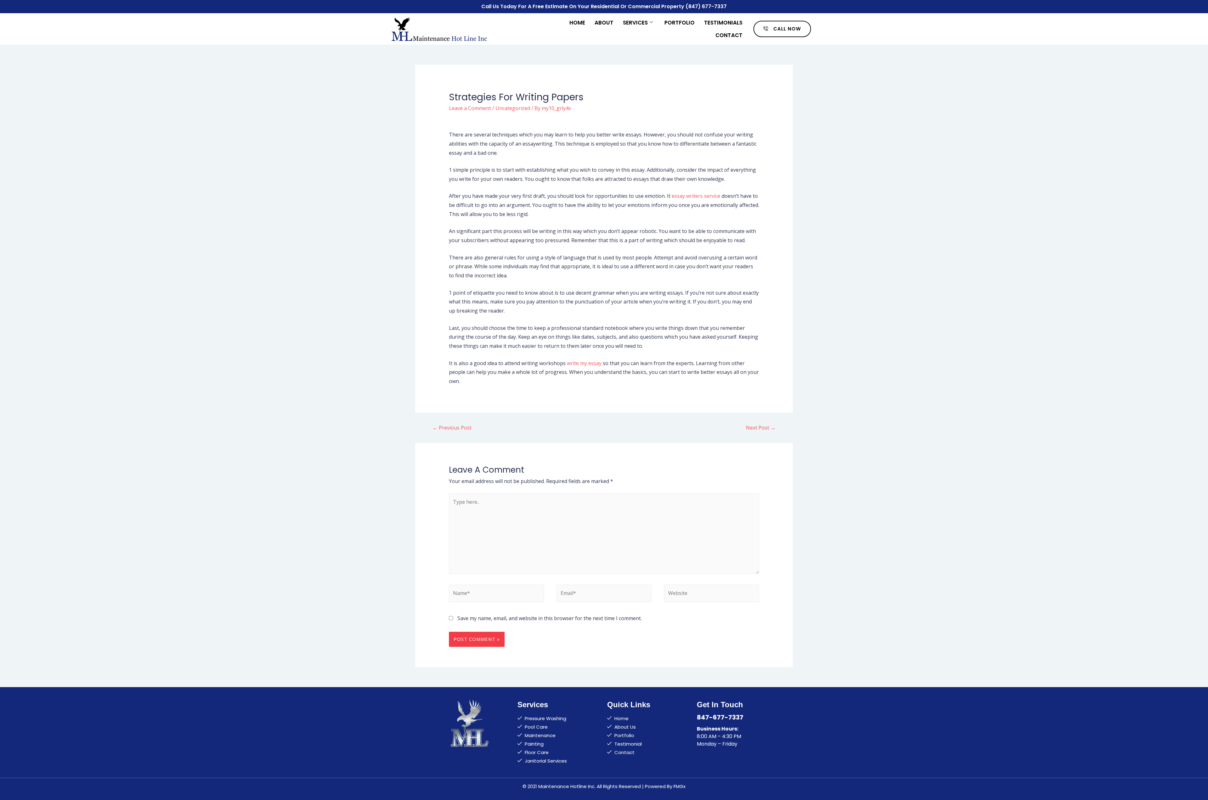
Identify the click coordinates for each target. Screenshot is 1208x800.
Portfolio (679, 22)
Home (577, 22)
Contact (728, 35)
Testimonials (723, 22)
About (604, 22)
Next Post (760, 427)
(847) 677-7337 (706, 6)
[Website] (711, 594)
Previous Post (452, 427)
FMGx (679, 786)
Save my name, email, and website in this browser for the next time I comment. (549, 618)
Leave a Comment (470, 108)
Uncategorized (512, 108)
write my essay (584, 363)
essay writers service (696, 195)
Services (635, 22)
